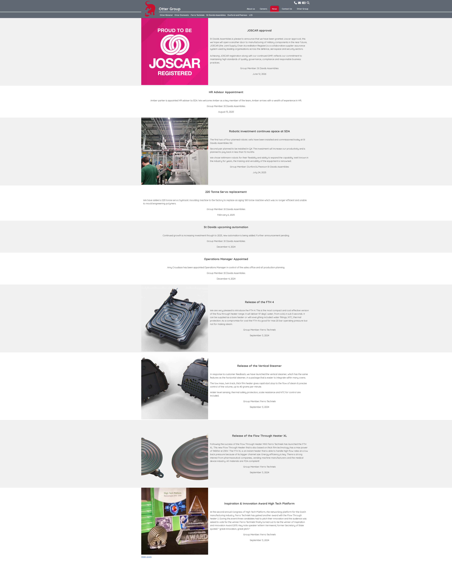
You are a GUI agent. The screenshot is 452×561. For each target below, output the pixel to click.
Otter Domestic (181, 15)
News (274, 9)
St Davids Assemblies (216, 15)
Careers (263, 9)
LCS (250, 15)
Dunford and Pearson (237, 15)
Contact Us (287, 9)
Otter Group (302, 9)
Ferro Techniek (197, 15)
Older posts (146, 557)
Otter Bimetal (166, 15)
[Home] (150, 9)
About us (251, 9)
